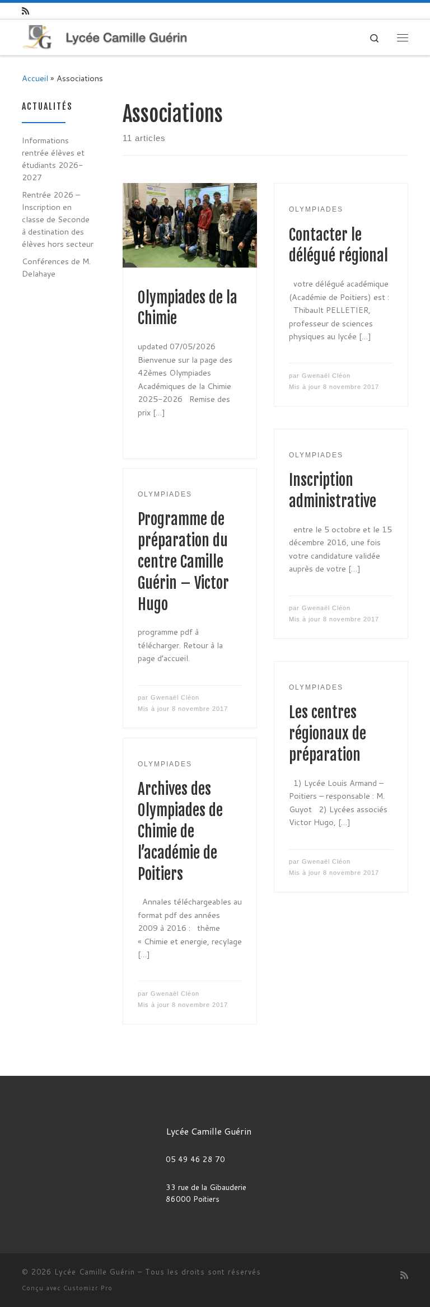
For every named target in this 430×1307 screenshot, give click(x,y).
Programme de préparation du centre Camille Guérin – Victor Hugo (183, 562)
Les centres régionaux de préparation (327, 734)
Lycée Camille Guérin (94, 1272)
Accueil (35, 78)
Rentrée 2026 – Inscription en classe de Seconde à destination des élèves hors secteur (58, 219)
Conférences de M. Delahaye (56, 267)
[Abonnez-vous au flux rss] (25, 10)
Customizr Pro (88, 1287)
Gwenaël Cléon (326, 375)
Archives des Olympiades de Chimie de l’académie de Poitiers (180, 832)
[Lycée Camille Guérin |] (105, 37)
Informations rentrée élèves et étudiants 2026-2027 (53, 158)
